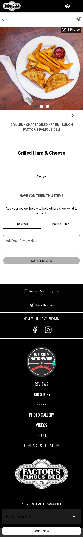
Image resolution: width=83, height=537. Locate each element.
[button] (5, 19)
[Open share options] (78, 19)
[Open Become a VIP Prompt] (74, 516)
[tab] (22, 224)
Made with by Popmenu (31, 318)
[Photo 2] (41, 106)
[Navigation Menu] (77, 6)
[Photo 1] (35, 106)
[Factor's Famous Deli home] (21, 6)
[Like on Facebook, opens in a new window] (34, 331)
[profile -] (67, 5)
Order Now (41, 531)
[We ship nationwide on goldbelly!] (41, 361)
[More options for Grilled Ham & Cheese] (72, 116)
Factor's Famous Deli (41, 474)
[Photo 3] (47, 106)
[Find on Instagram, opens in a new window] (48, 331)
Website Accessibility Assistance (41, 504)
